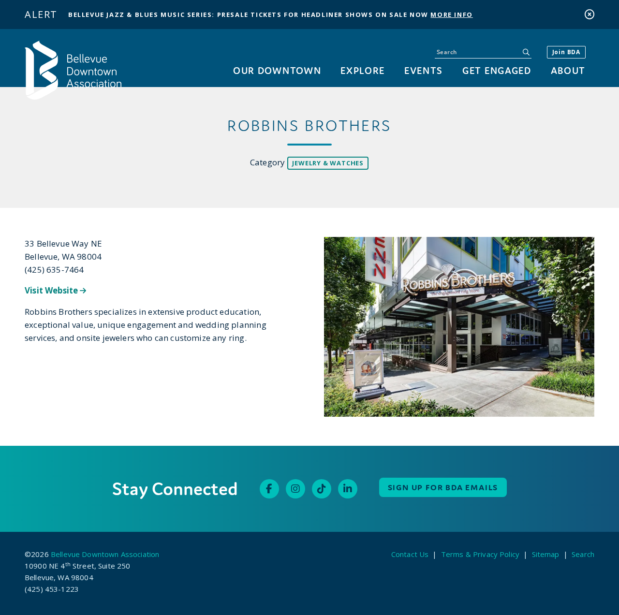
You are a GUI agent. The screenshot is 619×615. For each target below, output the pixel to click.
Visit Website (52, 290)
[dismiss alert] (589, 14)
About (568, 70)
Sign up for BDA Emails (443, 487)
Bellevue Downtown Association (105, 554)
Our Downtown (277, 70)
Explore (362, 70)
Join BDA (566, 52)
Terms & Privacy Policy (480, 554)
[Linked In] (347, 488)
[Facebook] (269, 488)
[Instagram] (295, 488)
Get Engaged (496, 70)
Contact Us (410, 554)
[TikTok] (321, 488)
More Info (451, 14)
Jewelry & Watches (328, 163)
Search (583, 554)
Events (423, 70)
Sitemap (546, 554)
